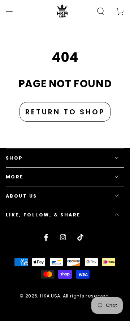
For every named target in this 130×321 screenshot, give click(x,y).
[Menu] (10, 11)
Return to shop (65, 112)
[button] (100, 11)
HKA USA (50, 296)
